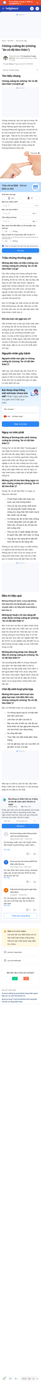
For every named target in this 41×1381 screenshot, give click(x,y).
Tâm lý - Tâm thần (7, 41)
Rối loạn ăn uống (21, 41)
